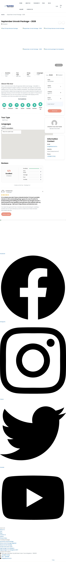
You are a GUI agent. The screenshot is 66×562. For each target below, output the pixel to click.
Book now (54, 111)
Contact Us (30, 9)
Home (20, 3)
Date (49, 79)
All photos (59, 65)
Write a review (6, 214)
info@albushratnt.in (52, 146)
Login (57, 6)
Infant (49, 98)
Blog (49, 3)
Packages (36, 3)
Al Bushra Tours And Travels (54, 126)
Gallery (21, 9)
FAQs (43, 3)
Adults (49, 85)
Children (50, 92)
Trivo (53, 560)
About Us (28, 3)
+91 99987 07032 (51, 156)
